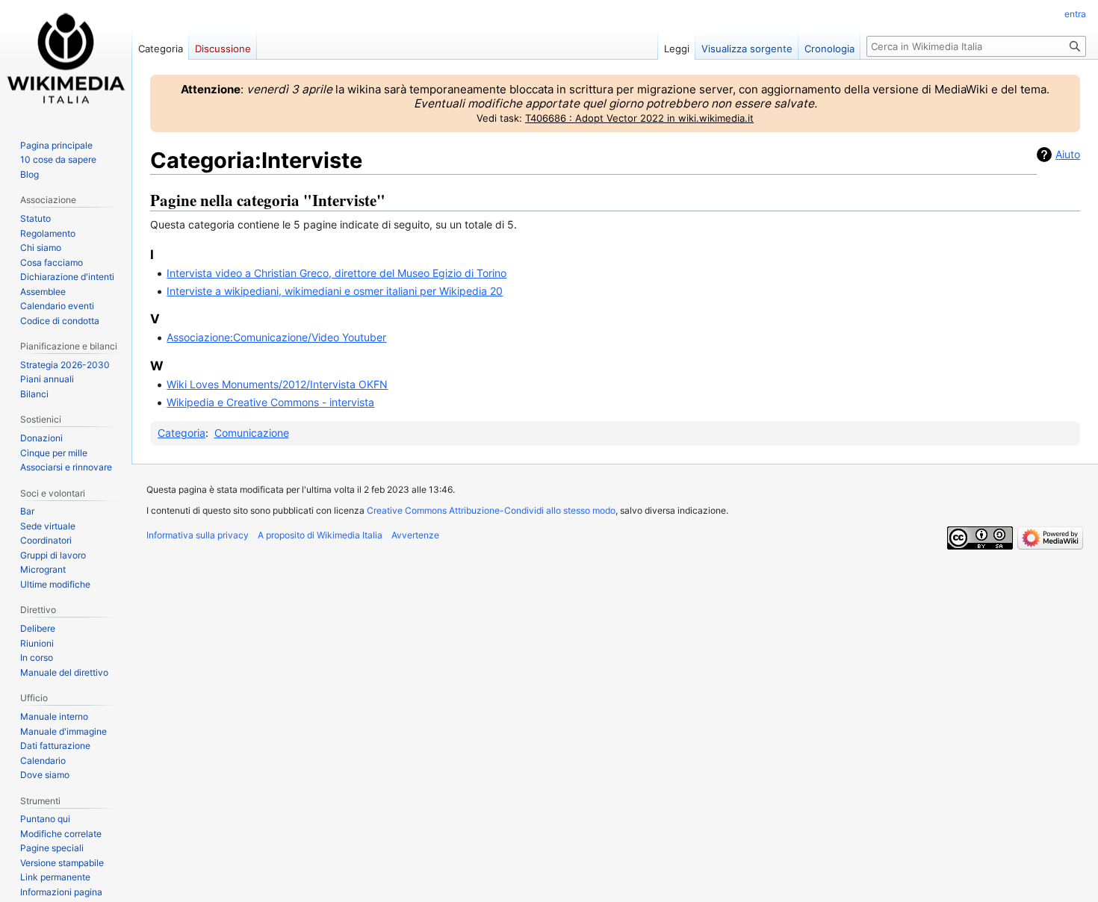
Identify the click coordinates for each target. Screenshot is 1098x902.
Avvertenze (415, 535)
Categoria (181, 432)
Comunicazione (251, 432)
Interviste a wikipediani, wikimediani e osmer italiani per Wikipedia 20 (335, 290)
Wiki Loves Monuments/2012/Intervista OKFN (277, 384)
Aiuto (1067, 154)
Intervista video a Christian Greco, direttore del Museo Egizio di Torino (336, 273)
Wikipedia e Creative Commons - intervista (270, 402)
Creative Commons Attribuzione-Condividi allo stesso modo (491, 510)
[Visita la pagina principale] (65, 59)
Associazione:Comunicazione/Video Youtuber (276, 337)
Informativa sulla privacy (197, 535)
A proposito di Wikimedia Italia (320, 535)
